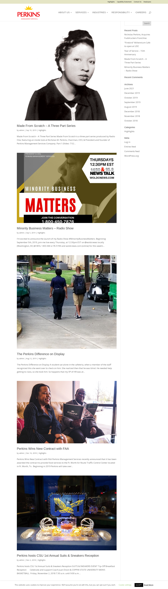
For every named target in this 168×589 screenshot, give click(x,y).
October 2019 (131, 97)
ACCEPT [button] (139, 585)
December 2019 (132, 93)
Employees (147, 2)
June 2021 (129, 88)
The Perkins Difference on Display (41, 354)
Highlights (111, 2)
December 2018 (132, 111)
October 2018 (131, 120)
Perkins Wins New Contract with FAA (43, 448)
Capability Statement (124, 2)
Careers (141, 13)
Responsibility (121, 13)
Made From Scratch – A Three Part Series (46, 126)
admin (21, 130)
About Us (64, 13)
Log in (127, 142)
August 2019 (130, 106)
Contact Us (137, 2)
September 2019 (132, 102)
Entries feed (130, 146)
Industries (99, 13)
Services (81, 13)
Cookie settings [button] (125, 585)
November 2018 (132, 116)
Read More (148, 585)
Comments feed (132, 151)
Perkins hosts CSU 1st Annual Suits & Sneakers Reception (58, 555)
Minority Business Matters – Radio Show (45, 228)
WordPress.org (131, 155)
